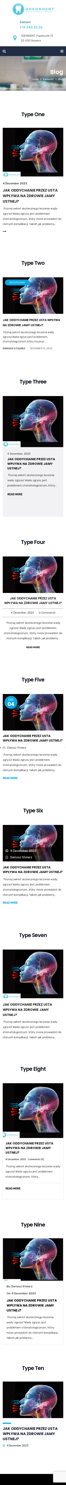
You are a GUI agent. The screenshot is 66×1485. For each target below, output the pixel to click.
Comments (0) (36, 1159)
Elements (48, 79)
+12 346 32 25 (31, 27)
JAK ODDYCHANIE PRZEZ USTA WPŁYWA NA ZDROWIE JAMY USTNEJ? (30, 196)
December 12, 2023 (41, 348)
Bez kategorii (17, 282)
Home (35, 79)
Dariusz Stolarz (22, 1286)
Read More (15, 494)
